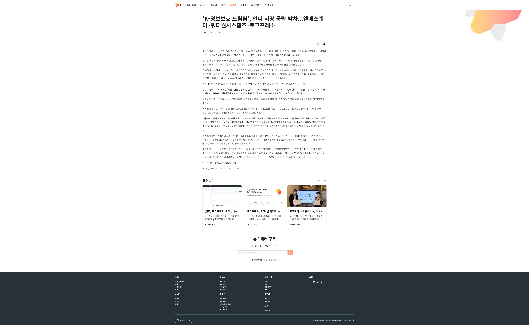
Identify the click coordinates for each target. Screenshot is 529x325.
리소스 (243, 4)
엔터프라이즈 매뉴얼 (225, 304)
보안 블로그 (223, 284)
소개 (265, 281)
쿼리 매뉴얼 (223, 298)
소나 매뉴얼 (223, 301)
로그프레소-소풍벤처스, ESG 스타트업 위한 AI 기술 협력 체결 (322, 211)
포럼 (223, 4)
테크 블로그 (223, 287)
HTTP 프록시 (224, 309)
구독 (290, 253)
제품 (202, 4)
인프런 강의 (267, 310)
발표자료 (222, 289)
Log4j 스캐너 (224, 307)
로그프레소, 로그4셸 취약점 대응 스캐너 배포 (271, 211)
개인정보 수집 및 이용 (263, 260)
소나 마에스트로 (179, 281)
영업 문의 (267, 298)
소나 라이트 (178, 287)
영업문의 (269, 4)
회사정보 (255, 4)
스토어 (214, 4)
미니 (176, 289)
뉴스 (205, 32)
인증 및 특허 (268, 287)
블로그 (233, 4)
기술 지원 (267, 301)
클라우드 (177, 298)
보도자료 (222, 281)
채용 (265, 289)
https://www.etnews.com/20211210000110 (224, 168)
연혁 (265, 284)
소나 (176, 284)
